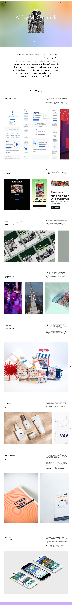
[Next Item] (70, 134)
